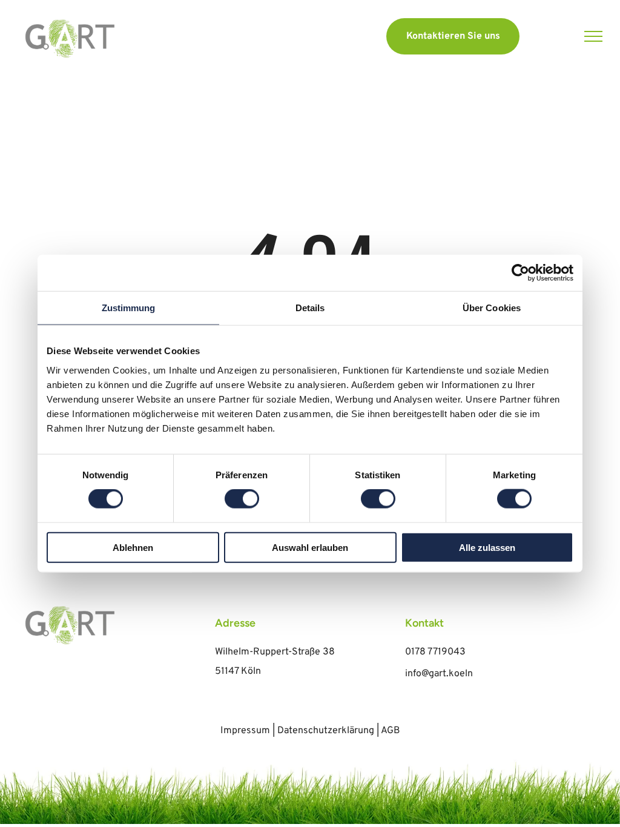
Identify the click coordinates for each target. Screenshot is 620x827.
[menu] (593, 36)
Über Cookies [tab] (492, 308)
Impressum (245, 731)
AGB (390, 731)
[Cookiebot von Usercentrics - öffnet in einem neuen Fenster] (520, 273)
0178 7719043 (435, 652)
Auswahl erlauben (310, 547)
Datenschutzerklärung (325, 731)
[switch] (242, 499)
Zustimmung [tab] (129, 308)
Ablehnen (133, 547)
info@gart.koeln (439, 674)
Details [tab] (310, 308)
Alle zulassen (487, 547)
